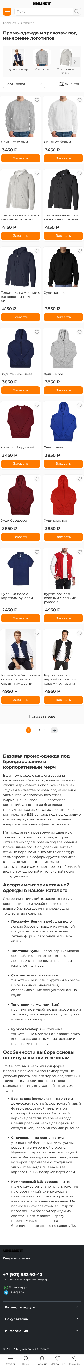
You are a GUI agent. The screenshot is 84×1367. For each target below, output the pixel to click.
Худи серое (53, 374)
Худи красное (55, 520)
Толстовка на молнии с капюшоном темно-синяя (20, 297)
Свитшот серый (14, 142)
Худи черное (55, 293)
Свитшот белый (57, 142)
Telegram (16, 1292)
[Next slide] (75, 62)
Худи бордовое (14, 520)
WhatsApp (17, 1287)
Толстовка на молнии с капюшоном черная (63, 217)
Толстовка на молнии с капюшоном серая (20, 217)
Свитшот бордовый (17, 447)
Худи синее (53, 447)
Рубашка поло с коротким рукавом (17, 596)
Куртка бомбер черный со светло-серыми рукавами (60, 679)
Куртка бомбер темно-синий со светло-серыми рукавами (20, 679)
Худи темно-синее (16, 374)
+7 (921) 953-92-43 (22, 1274)
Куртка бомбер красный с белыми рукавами (60, 598)
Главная (9, 23)
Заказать (20, 158)
